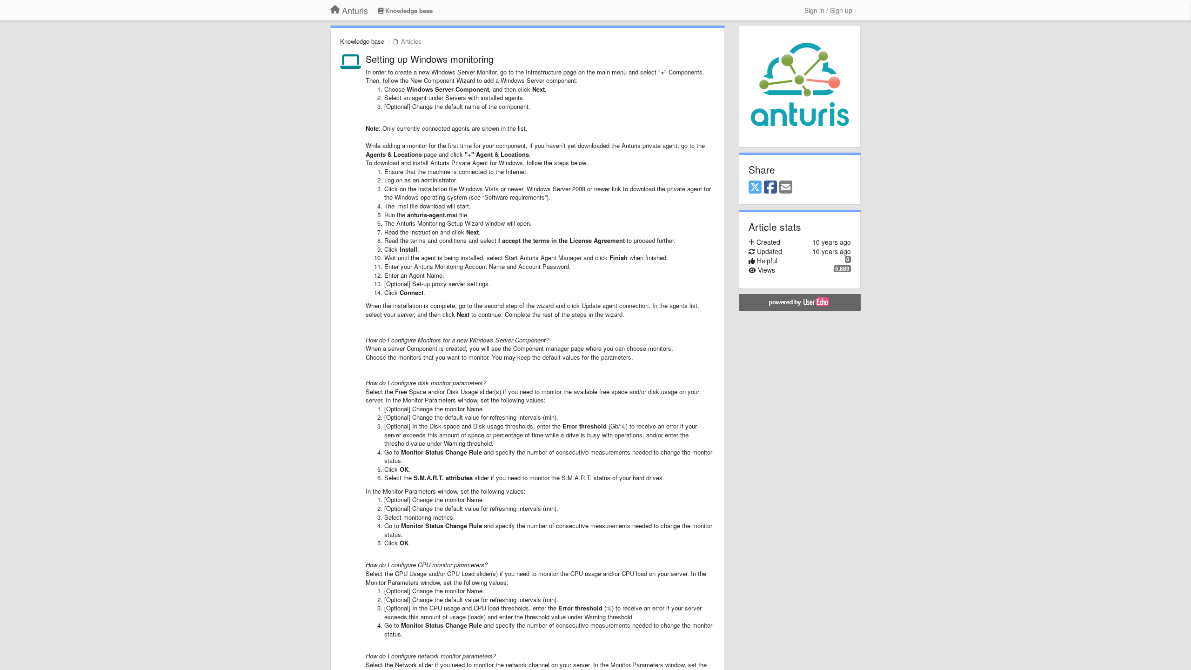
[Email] (785, 187)
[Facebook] (770, 187)
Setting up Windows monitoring (430, 59)
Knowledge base (362, 41)
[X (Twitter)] (755, 187)
